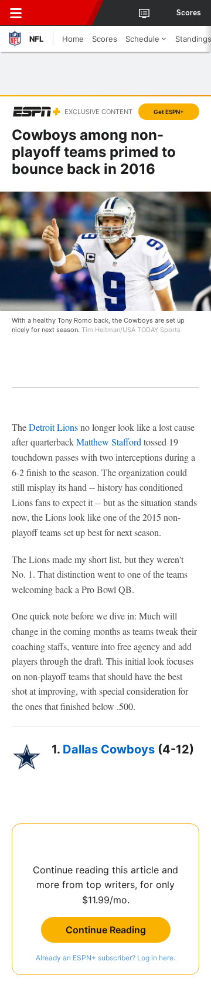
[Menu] (16, 13)
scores (188, 13)
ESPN (62, 13)
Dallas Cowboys (109, 749)
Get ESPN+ (169, 111)
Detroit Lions (53, 427)
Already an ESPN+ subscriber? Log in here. (105, 957)
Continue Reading (106, 930)
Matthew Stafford (108, 442)
